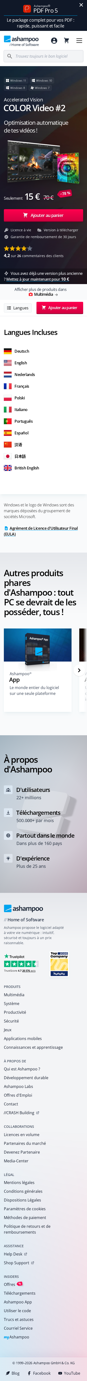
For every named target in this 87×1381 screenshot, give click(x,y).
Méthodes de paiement (25, 1217)
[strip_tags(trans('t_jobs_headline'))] (59, 964)
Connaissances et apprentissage (33, 1047)
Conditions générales (23, 1191)
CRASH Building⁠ (19, 1112)
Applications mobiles (23, 1038)
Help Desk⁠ (13, 1254)
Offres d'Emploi (18, 1095)
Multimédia (14, 994)
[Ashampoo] (23, 908)
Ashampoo (16, 1337)
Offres (12, 1284)
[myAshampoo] (54, 40)
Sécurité (11, 1021)
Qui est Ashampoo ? (22, 1069)
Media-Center (16, 1161)
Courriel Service (18, 1328)
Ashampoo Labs (18, 1086)
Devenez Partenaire (22, 1152)
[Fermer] (81, 5)
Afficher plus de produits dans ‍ (40, 292)
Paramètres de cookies (25, 1208)
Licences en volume (21, 1134)
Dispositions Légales (22, 1200)
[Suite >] (79, 670)
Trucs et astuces (19, 1319)
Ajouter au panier (47, 215)
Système (11, 1003)
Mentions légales (19, 1182)
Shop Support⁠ (16, 1262)
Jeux (7, 1029)
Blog (16, 1373)
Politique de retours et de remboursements (27, 1229)
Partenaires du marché (25, 1143)
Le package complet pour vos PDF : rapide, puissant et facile (40, 23)
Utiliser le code (17, 1310)
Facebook (42, 1373)
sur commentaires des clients (34, 255)
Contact (11, 1104)
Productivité (15, 1012)
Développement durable (26, 1077)
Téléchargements (20, 1293)
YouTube (72, 1373)
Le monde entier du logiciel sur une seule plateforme (34, 690)
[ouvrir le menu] (79, 40)
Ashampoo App (18, 1302)
